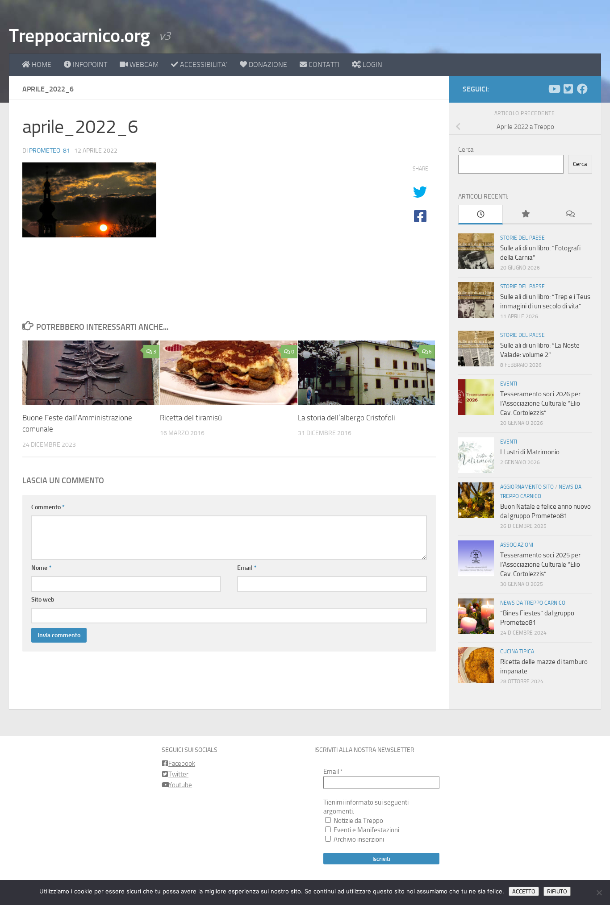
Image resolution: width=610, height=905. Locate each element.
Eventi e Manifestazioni (365, 830)
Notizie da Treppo (357, 821)
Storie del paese (522, 238)
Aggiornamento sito (527, 487)
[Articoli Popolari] (525, 214)
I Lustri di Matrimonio (530, 452)
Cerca (465, 149)
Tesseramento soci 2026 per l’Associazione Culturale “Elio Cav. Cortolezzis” (540, 403)
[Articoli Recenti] (480, 214)
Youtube (180, 785)
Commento (48, 507)
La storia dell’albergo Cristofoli (346, 417)
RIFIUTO (557, 891)
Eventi (508, 384)
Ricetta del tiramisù (191, 417)
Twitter (178, 774)
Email (246, 568)
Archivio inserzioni (358, 839)
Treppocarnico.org (79, 36)
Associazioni (516, 545)
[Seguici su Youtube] (553, 88)
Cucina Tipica (517, 651)
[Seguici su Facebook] (582, 88)
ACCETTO (523, 891)
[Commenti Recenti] (569, 214)
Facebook (181, 764)
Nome (41, 568)
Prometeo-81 (49, 150)
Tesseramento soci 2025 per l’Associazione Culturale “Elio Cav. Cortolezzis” (540, 564)
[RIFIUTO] (598, 892)
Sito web (42, 599)
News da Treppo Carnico (532, 603)
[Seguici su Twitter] (568, 88)
